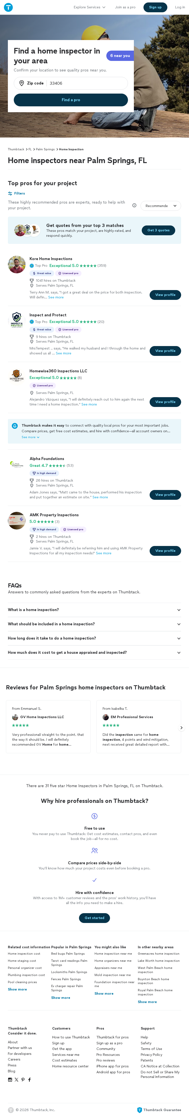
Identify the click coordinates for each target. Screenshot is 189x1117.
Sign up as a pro (109, 1043)
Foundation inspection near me (114, 984)
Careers (14, 1059)
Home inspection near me (113, 953)
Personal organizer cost (25, 968)
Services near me (65, 1055)
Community (105, 1049)
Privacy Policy (151, 1055)
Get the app (62, 1049)
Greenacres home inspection (158, 953)
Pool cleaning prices (22, 982)
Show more (17, 989)
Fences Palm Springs (66, 979)
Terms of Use (151, 1049)
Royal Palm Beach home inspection (155, 992)
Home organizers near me (112, 961)
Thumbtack (16, 149)
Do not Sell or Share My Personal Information (160, 1074)
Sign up (58, 1043)
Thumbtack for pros (112, 1037)
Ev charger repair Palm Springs (67, 988)
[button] (38, 265)
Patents (147, 1060)
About (13, 1042)
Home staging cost (22, 961)
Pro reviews (105, 1060)
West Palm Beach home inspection (155, 970)
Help (144, 1037)
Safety (146, 1043)
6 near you (120, 55)
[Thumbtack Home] (8, 7)
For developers (20, 1054)
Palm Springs (45, 149)
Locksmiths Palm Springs (69, 972)
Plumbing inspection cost (26, 975)
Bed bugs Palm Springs (68, 953)
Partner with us (20, 1048)
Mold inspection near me (112, 975)
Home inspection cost (24, 953)
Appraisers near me (108, 968)
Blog (11, 1071)
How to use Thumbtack (71, 1037)
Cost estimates (64, 1060)
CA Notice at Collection (160, 1066)
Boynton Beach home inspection (153, 981)
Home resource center (70, 1066)
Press (12, 1065)
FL (30, 149)
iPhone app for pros (112, 1066)
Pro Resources (108, 1055)
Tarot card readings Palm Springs (69, 963)
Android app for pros (113, 1072)
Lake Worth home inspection (159, 961)
